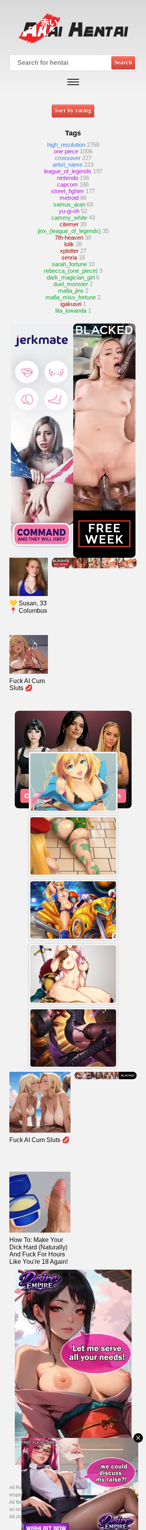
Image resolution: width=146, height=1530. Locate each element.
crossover (68, 158)
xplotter (69, 250)
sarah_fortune (69, 264)
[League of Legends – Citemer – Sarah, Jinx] (73, 1038)
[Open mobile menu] (73, 82)
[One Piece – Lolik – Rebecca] (73, 974)
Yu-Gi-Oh (69, 211)
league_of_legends (67, 171)
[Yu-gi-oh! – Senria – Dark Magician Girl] (73, 782)
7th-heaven (69, 237)
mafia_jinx (71, 290)
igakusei (70, 304)
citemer (69, 224)
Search (123, 62)
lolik (69, 244)
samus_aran (69, 204)
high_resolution (66, 144)
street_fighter (67, 191)
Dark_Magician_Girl (71, 277)
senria (69, 257)
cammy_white (69, 217)
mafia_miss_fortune (71, 297)
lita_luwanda (70, 310)
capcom (67, 184)
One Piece (66, 151)
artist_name (68, 164)
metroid (69, 197)
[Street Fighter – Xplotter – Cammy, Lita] (73, 846)
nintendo (67, 177)
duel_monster (70, 284)
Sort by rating (73, 111)
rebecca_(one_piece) (71, 270)
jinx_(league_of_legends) (69, 231)
